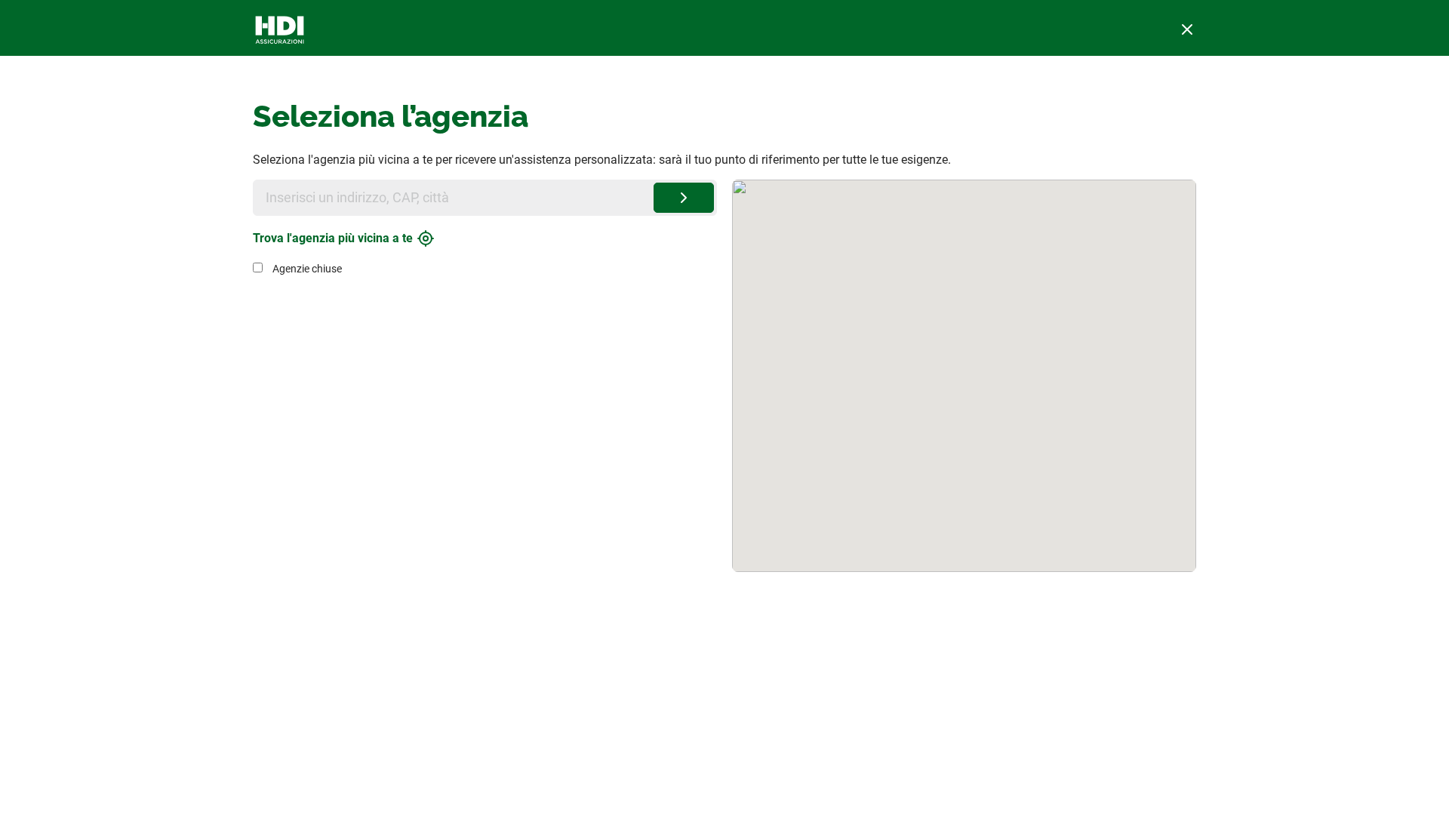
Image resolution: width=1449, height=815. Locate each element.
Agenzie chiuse (307, 269)
